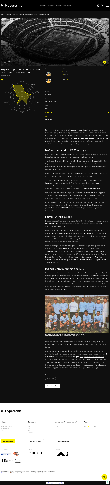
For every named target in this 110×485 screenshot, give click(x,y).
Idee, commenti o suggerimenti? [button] (66, 422)
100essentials (50, 378)
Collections (42, 6)
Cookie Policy (43, 472)
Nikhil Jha (48, 120)
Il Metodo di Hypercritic (7, 426)
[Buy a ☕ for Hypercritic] (52, 386)
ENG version (67, 6)
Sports (14, 14)
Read (29, 426)
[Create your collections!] (8, 441)
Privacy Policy (38, 472)
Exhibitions (58, 6)
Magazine (51, 6)
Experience (30, 432)
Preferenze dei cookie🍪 (6, 472)
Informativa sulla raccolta (55, 483)
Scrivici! (57, 426)
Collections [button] (32, 422)
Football (48, 95)
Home (2, 14)
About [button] (3, 422)
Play (29, 430)
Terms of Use (32, 472)
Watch (29, 428)
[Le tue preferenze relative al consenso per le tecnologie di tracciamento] (107, 482)
